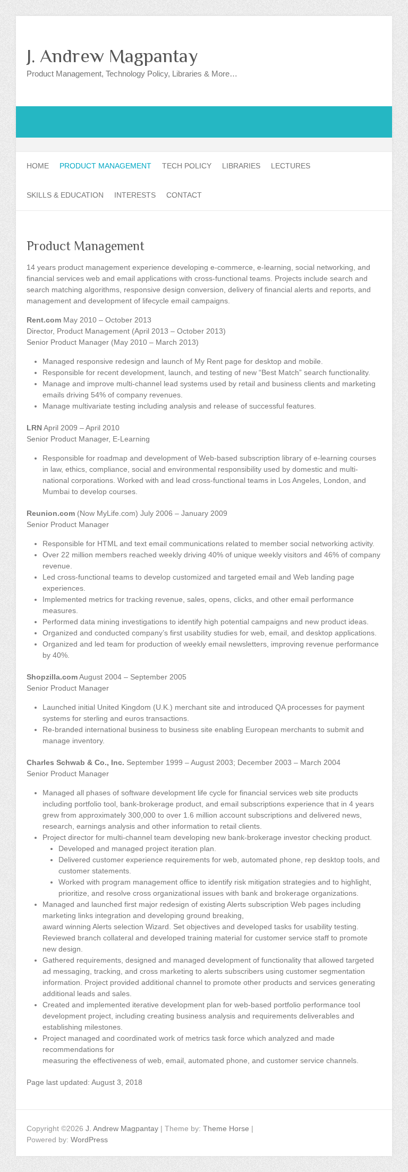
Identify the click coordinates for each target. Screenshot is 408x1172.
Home (38, 166)
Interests (135, 195)
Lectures (290, 166)
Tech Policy (186, 166)
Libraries (241, 166)
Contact (184, 195)
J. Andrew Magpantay (112, 55)
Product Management (105, 166)
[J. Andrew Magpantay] (204, 111)
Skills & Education (65, 195)
